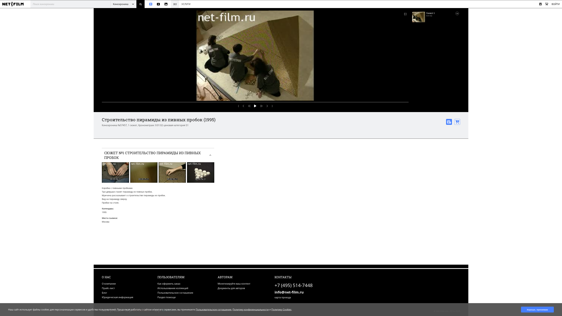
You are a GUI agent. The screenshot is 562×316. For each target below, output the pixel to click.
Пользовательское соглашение (175, 292)
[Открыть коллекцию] (540, 4)
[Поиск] (140, 4)
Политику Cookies (281, 309)
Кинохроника (120, 4)
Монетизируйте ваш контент (234, 283)
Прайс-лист (108, 288)
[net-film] (14, 4)
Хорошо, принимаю (537, 309)
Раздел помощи (166, 297)
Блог (104, 292)
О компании (109, 283)
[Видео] (158, 4)
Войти (556, 4)
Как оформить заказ (168, 283)
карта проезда (283, 297)
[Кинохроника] (150, 4)
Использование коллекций (172, 288)
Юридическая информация (117, 297)
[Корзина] (546, 4)
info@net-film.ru (289, 292)
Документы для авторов (231, 288)
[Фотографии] (166, 4)
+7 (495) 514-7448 (294, 285)
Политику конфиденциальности (251, 309)
